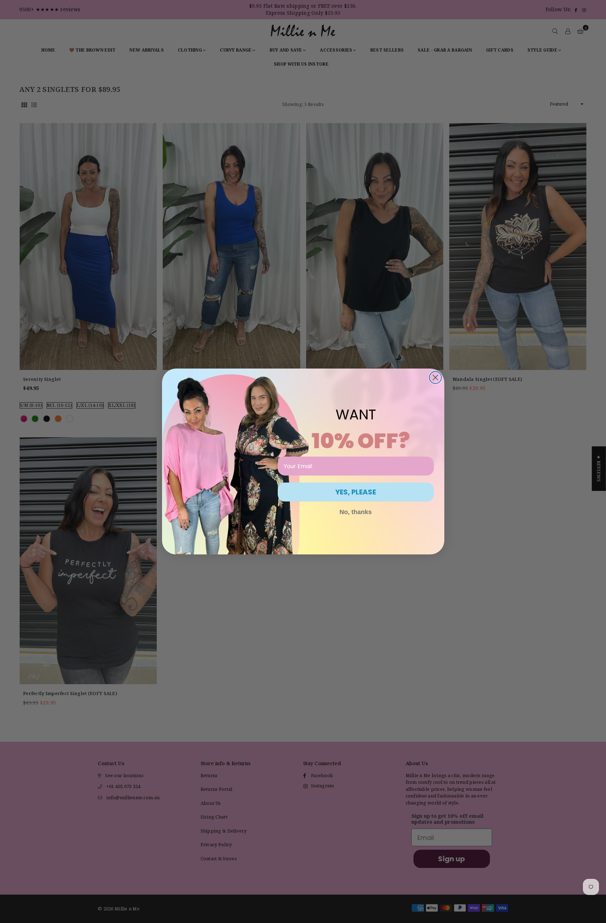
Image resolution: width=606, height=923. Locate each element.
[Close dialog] (435, 377)
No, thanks (355, 512)
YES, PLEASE (355, 492)
